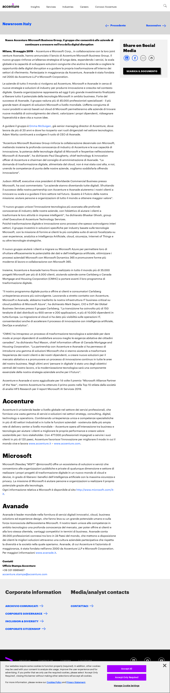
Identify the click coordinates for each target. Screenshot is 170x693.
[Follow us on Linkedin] (133, 661)
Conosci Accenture (106, 6)
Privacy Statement (75, 682)
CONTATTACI (79, 606)
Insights (35, 6)
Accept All (126, 668)
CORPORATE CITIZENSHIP (23, 629)
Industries (67, 6)
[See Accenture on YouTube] (161, 661)
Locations (85, 660)
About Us (25, 660)
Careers (84, 6)
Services (51, 6)
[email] (143, 60)
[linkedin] (126, 60)
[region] (85, 677)
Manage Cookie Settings (126, 685)
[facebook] (134, 60)
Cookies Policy (54, 682)
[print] (151, 60)
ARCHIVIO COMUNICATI (21, 606)
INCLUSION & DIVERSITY (22, 621)
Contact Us (45, 660)
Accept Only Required (126, 677)
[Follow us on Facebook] (147, 661)
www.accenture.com (67, 443)
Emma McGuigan (40, 126)
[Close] (164, 665)
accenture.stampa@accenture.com (24, 574)
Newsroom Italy (16, 24)
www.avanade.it (46, 552)
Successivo (153, 25)
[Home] (10, 5)
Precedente (118, 25)
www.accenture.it (40, 443)
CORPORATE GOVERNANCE (23, 613)
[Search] (165, 5)
